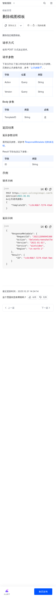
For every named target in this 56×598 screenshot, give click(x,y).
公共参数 (35, 67)
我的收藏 (41, 25)
